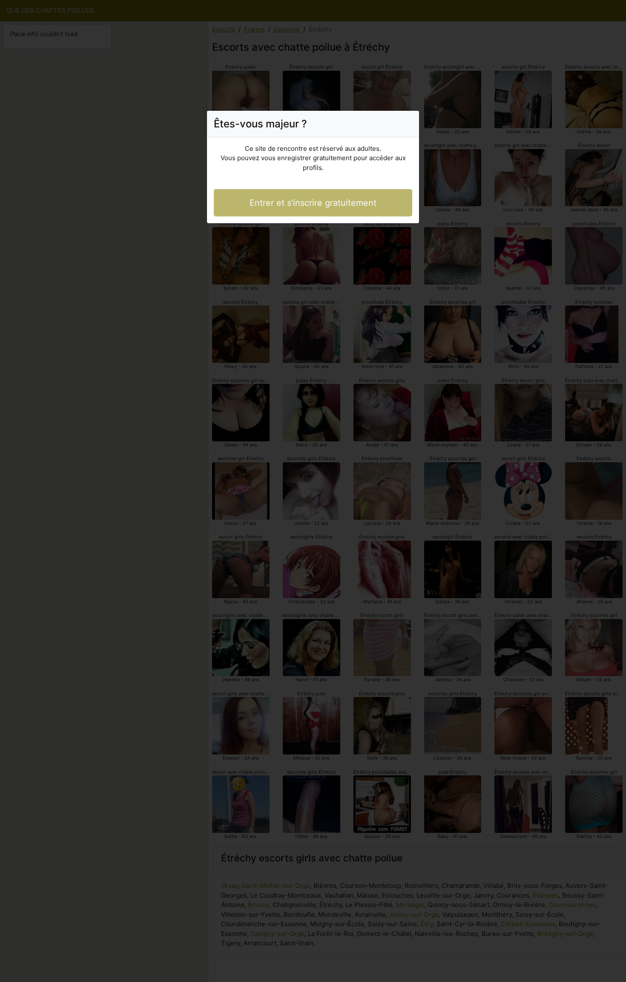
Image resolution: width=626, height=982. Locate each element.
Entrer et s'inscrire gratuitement (313, 203)
